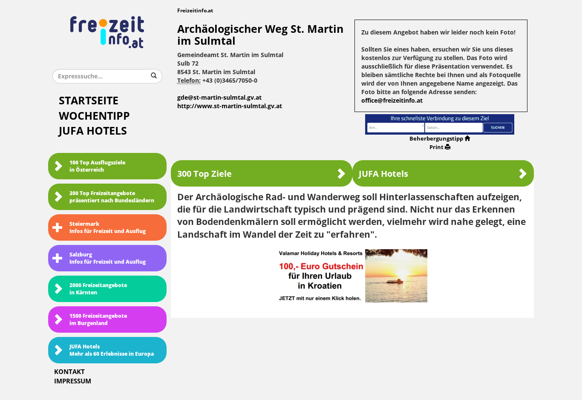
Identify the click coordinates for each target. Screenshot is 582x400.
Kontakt (69, 372)
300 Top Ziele (204, 174)
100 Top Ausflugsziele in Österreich (97, 166)
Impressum (72, 381)
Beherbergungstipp (436, 138)
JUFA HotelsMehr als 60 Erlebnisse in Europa (111, 350)
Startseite (88, 101)
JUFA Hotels (93, 131)
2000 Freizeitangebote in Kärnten (98, 289)
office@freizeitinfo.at (392, 100)
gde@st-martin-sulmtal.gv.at (219, 97)
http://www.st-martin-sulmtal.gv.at (229, 106)
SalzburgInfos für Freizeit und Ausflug (107, 258)
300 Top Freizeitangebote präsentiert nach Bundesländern (111, 197)
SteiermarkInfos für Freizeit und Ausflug (107, 227)
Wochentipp (94, 116)
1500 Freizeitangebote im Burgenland (98, 319)
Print (436, 147)
